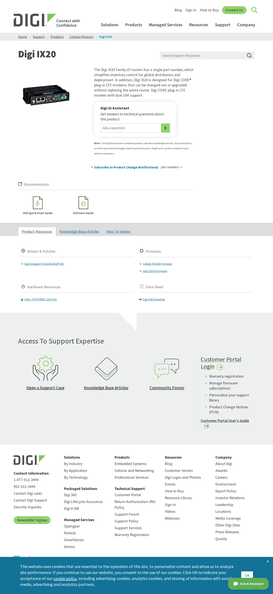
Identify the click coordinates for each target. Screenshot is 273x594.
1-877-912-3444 (26, 479)
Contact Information (31, 473)
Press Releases (227, 532)
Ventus (69, 546)
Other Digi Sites (227, 525)
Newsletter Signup (32, 520)
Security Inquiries (28, 507)
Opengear (72, 526)
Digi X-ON (71, 508)
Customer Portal (128, 495)
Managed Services (165, 25)
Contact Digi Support (30, 500)
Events (170, 484)
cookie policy (65, 578)
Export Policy (225, 491)
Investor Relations (230, 498)
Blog (178, 10)
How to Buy (209, 10)
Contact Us (234, 10)
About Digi (223, 464)
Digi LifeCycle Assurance (83, 501)
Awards (221, 470)
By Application (75, 470)
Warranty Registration (132, 534)
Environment (225, 484)
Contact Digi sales (28, 493)
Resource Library (178, 498)
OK (247, 575)
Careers (221, 477)
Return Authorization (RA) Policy (135, 504)
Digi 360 (70, 495)
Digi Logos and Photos (183, 477)
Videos (170, 511)
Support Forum (127, 514)
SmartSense (74, 540)
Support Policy (126, 521)
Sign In (190, 10)
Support (222, 25)
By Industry (73, 464)
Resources (198, 25)
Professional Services (132, 477)
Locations (223, 511)
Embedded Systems (131, 464)
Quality (221, 539)
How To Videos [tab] (118, 231)
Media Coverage (228, 518)
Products (133, 25)
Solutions (109, 25)
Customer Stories (179, 470)
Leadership (224, 504)
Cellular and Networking (134, 470)
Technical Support (130, 489)
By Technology (76, 477)
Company (246, 25)
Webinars (172, 518)
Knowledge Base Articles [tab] (79, 231)
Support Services (128, 528)
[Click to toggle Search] (254, 10)
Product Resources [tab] (37, 231)
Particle (70, 533)
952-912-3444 (24, 486)
